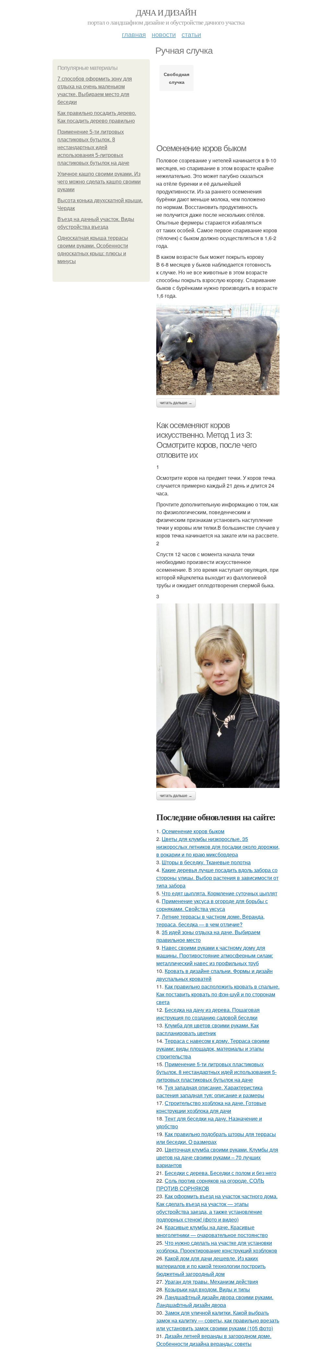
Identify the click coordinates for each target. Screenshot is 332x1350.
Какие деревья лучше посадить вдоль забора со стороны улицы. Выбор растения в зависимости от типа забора (217, 877)
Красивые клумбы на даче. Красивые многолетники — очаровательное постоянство (212, 1231)
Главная (134, 34)
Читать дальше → (176, 403)
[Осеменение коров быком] (217, 349)
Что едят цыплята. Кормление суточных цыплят (219, 893)
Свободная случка (176, 78)
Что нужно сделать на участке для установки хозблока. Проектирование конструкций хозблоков (216, 1246)
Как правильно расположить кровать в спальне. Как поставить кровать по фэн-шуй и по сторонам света (217, 994)
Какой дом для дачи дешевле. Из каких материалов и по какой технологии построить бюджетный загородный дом (211, 1266)
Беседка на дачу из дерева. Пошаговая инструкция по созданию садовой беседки (208, 1013)
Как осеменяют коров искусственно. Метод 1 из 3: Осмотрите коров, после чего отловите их (206, 440)
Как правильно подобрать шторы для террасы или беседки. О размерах (216, 1137)
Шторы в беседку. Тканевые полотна (206, 862)
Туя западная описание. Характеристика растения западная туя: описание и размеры (210, 1091)
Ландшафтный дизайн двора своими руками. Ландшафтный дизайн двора (214, 1301)
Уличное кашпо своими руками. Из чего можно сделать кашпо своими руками (99, 181)
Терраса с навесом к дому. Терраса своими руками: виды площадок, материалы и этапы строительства (212, 1048)
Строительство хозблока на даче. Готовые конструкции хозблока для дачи (211, 1106)
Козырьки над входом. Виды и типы (207, 1289)
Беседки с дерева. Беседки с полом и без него (220, 1173)
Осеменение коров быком (201, 148)
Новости (164, 34)
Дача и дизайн (166, 12)
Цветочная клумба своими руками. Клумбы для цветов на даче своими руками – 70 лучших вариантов (217, 1157)
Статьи (191, 34)
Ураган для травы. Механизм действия (211, 1281)
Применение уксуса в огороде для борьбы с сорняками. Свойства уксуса (212, 905)
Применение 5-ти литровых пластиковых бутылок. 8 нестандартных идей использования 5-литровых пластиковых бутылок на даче (93, 147)
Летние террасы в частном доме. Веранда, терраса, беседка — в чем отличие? (210, 920)
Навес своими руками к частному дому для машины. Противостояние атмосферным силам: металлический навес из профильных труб (214, 955)
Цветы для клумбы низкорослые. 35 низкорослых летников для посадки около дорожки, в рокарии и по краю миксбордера (217, 846)
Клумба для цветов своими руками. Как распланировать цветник (207, 1029)
